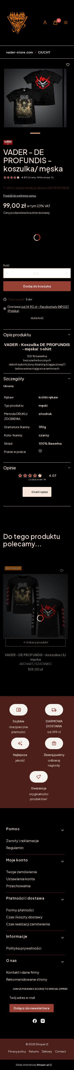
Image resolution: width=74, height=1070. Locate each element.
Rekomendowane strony (26, 979)
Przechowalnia (18, 885)
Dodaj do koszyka (37, 286)
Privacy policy (17, 1051)
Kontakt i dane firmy (22, 972)
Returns (34, 1051)
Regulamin (14, 847)
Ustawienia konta (20, 878)
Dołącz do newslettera (31, 1008)
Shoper (40, 1044)
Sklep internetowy (32, 1064)
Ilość (6, 265)
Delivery (47, 1051)
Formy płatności (20, 910)
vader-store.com (19, 52)
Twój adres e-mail (22, 997)
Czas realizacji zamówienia (28, 924)
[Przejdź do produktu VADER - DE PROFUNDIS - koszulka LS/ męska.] (35, 607)
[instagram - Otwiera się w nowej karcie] (42, 1020)
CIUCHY (44, 52)
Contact (60, 1051)
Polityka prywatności (23, 948)
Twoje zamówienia (21, 871)
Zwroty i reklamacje (22, 840)
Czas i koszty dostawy (24, 917)
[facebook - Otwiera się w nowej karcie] (34, 1020)
